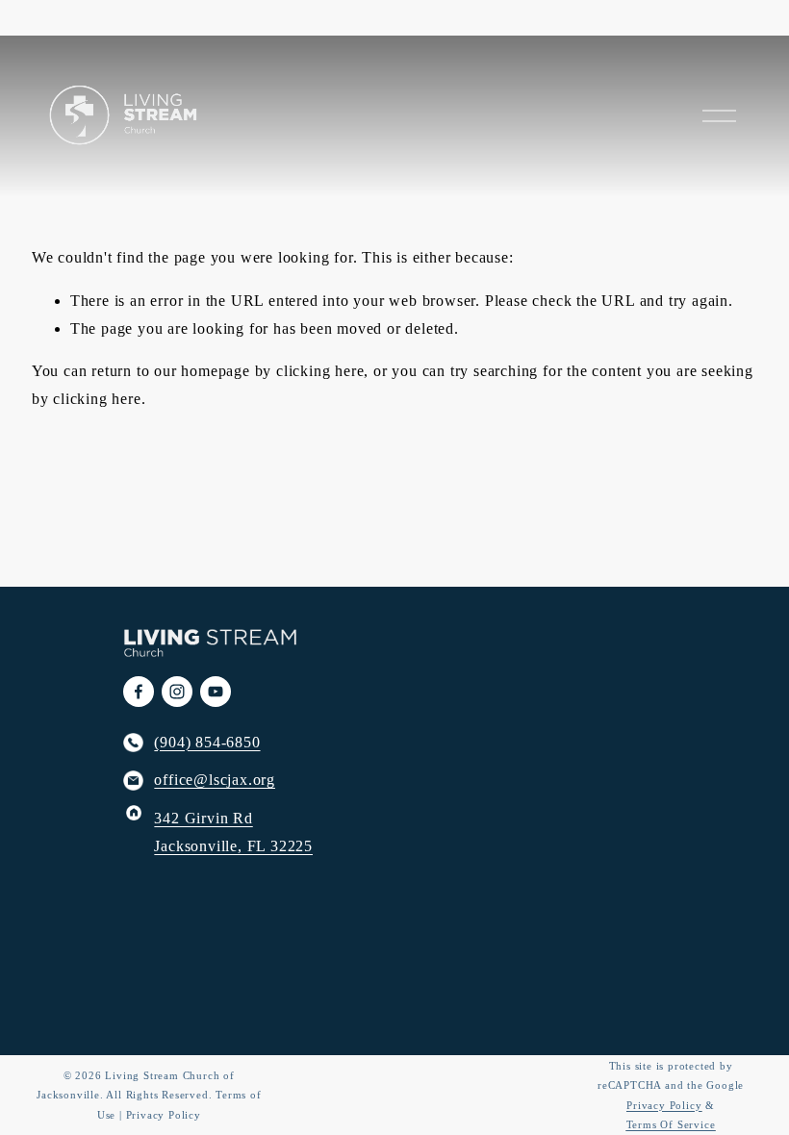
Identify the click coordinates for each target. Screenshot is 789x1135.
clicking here (320, 371)
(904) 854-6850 (207, 742)
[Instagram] (177, 691)
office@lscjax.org (214, 779)
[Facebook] (138, 691)
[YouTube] (215, 691)
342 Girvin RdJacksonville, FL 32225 (233, 832)
